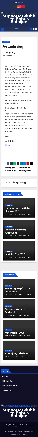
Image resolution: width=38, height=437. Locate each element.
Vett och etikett (15, 434)
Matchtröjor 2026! (15, 254)
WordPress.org (6, 390)
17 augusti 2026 (11, 214)
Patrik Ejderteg (9, 53)
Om (6, 431)
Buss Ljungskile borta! (17, 353)
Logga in (4, 376)
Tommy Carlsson (25, 214)
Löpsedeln (6, 41)
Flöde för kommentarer (9, 386)
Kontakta (24, 434)
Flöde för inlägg (7, 381)
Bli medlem (18, 431)
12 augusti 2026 (11, 257)
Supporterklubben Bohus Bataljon (19, 18)
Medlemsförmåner (28, 431)
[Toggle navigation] (16, 29)
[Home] (2, 29)
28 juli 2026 (9, 356)
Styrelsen (11, 431)
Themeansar (19, 427)
